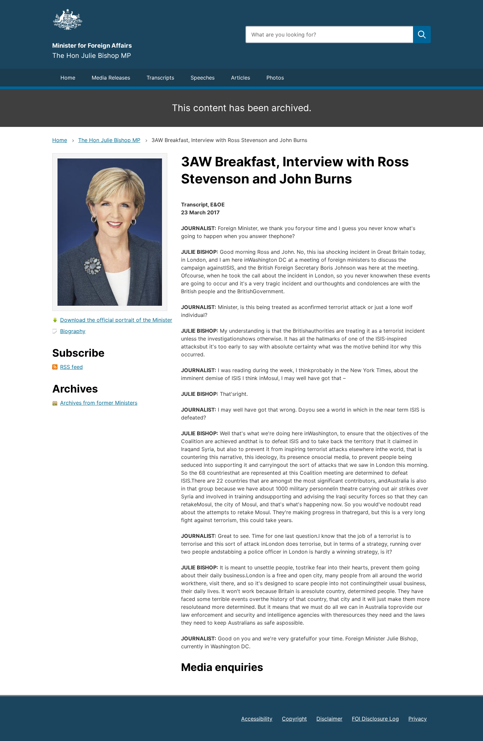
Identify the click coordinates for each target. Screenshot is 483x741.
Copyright (294, 718)
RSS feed (71, 367)
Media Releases (111, 77)
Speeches (203, 77)
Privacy (417, 718)
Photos (275, 77)
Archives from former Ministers (98, 402)
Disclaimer (329, 718)
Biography (72, 331)
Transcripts (160, 77)
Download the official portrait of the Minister (116, 320)
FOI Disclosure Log (375, 718)
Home (67, 77)
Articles (240, 77)
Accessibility (256, 718)
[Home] (145, 19)
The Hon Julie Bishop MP (109, 140)
